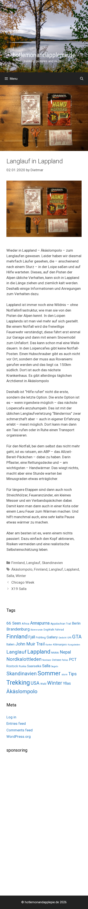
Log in (11, 717)
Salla (10, 576)
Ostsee (56, 659)
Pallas (65, 660)
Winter (21, 576)
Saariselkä (34, 666)
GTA (77, 637)
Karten (48, 644)
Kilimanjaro (60, 644)
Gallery (52, 637)
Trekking (18, 682)
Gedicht (62, 637)
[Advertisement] (38, 824)
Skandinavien (52, 563)
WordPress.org (18, 736)
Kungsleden (74, 644)
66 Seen (13, 623)
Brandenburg (18, 629)
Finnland (18, 563)
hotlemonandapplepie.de (44, 55)
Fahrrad (59, 629)
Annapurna (40, 623)
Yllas (67, 683)
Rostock (12, 666)
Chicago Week (22, 582)
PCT (72, 659)
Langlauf (33, 563)
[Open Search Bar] (81, 78)
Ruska (22, 666)
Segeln (54, 666)
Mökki (55, 652)
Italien (10, 644)
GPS (69, 637)
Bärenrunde (37, 629)
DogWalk (49, 629)
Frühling (41, 637)
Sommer (49, 673)
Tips (72, 673)
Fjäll (31, 637)
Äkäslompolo (21, 569)
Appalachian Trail (60, 623)
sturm (64, 674)
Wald (43, 683)
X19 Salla (18, 589)
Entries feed (16, 723)
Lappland (72, 569)
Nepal (65, 652)
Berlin (76, 623)
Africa (25, 623)
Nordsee (46, 660)
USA (35, 683)
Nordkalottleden (23, 659)
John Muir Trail (30, 644)
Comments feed (19, 730)
